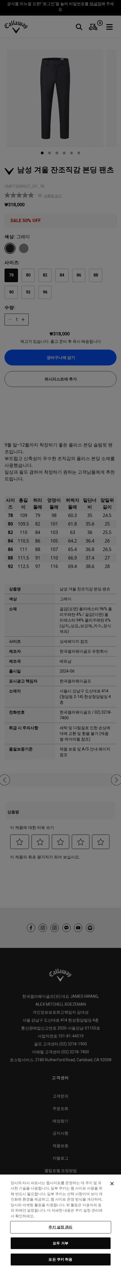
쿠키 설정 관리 (60, 1226)
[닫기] (112, 1183)
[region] (60, 1222)
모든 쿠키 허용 (60, 1259)
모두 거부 (60, 1243)
